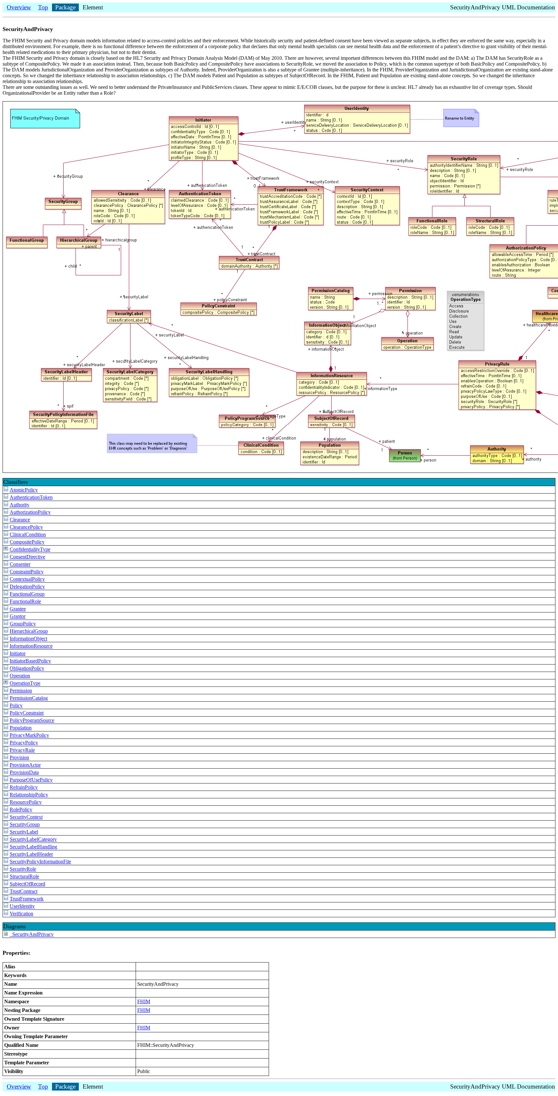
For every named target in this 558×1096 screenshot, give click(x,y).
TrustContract (23, 891)
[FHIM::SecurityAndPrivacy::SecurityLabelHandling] (5, 846)
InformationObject (28, 638)
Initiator (18, 653)
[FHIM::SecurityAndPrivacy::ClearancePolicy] (5, 527)
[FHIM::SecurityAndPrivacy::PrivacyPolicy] (5, 742)
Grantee (18, 609)
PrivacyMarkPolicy (29, 735)
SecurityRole (23, 869)
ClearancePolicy (26, 527)
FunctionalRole (25, 601)
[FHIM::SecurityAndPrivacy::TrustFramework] (5, 898)
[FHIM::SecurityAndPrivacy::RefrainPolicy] (5, 787)
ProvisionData (24, 772)
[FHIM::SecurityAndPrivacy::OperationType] (5, 683)
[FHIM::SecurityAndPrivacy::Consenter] (5, 564)
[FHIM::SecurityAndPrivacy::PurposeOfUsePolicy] (5, 779)
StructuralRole (24, 876)
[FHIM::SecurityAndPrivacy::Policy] (5, 705)
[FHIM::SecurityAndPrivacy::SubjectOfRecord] (5, 884)
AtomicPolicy (24, 490)
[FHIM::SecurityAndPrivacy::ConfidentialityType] (5, 549)
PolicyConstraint (27, 713)
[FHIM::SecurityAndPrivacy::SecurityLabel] (5, 832)
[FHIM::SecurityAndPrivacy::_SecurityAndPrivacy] (5, 934)
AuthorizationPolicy (30, 512)
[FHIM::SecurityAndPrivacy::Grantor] (5, 616)
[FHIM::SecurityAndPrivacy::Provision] (5, 757)
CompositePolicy (27, 542)
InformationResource (31, 646)
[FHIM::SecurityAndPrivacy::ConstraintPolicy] (5, 571)
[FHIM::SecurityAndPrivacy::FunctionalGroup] (5, 594)
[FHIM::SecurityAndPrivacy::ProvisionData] (5, 772)
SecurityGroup (25, 824)
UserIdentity (22, 906)
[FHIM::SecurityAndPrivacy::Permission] (5, 690)
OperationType (25, 683)
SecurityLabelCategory (33, 839)
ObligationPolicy (27, 668)
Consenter (20, 564)
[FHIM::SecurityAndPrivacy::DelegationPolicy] (5, 586)
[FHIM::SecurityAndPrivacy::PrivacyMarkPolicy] (5, 735)
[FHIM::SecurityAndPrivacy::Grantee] (5, 609)
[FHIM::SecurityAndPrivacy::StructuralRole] (5, 876)
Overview (19, 7)
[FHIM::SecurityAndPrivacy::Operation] (5, 675)
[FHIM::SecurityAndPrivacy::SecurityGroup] (5, 824)
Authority (19, 504)
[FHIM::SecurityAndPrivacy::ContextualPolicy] (5, 579)
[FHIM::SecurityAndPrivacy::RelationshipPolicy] (5, 794)
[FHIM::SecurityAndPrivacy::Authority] (5, 504)
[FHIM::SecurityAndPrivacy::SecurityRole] (5, 869)
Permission (21, 690)
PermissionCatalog (29, 698)
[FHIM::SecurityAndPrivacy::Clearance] (5, 519)
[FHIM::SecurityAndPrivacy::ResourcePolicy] (5, 802)
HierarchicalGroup (29, 631)
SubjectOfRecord (27, 884)
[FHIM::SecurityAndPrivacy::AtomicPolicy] (5, 490)
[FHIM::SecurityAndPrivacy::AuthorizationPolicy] (5, 512)
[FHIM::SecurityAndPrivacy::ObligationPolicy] (5, 668)
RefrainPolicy (24, 787)
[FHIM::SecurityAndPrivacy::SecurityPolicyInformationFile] (5, 861)
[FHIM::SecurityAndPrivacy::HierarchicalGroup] (5, 631)
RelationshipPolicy (29, 794)
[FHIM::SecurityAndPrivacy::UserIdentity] (5, 906)
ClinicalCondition (28, 534)
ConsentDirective (27, 556)
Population (21, 727)
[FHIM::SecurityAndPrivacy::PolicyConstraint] (5, 713)
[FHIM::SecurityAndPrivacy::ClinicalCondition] (5, 534)
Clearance (20, 519)
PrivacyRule (22, 750)
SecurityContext (26, 817)
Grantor (18, 616)
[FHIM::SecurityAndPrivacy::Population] (5, 727)
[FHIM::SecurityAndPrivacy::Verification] (5, 913)
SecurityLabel (24, 832)
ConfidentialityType (30, 549)
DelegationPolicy (27, 586)
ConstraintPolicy (27, 571)
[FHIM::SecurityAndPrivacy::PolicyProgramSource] (5, 720)
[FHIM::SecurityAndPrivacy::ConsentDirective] (5, 556)
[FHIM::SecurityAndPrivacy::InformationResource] (5, 646)
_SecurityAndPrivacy (32, 934)
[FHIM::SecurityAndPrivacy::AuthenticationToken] (5, 497)
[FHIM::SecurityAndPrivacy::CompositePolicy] (5, 542)
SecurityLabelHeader (31, 854)
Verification (21, 913)
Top (43, 7)
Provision (19, 757)
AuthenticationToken (31, 497)
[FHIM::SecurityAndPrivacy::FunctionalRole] (5, 601)
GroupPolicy (23, 623)
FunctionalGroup (27, 594)
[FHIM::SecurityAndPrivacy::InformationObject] (5, 638)
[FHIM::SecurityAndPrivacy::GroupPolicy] (5, 623)
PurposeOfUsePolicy (31, 779)
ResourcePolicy (26, 802)
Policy (16, 705)
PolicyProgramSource (32, 720)
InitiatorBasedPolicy (30, 661)
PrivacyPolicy (24, 742)
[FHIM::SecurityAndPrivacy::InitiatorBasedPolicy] (5, 661)
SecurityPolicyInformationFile (40, 861)
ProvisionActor (25, 765)
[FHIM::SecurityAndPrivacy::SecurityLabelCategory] (5, 839)
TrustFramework (27, 898)
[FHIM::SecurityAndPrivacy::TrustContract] (5, 891)
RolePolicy (21, 809)
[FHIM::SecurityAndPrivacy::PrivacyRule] (5, 750)
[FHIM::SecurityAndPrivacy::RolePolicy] (5, 809)
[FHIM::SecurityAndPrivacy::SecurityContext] (5, 817)
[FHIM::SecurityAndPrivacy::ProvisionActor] (5, 765)
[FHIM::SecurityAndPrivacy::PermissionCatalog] (5, 698)
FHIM (143, 1001)
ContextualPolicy (27, 579)
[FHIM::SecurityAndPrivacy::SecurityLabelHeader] (5, 854)
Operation (20, 675)
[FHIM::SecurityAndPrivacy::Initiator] (5, 653)
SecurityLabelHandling (33, 846)
